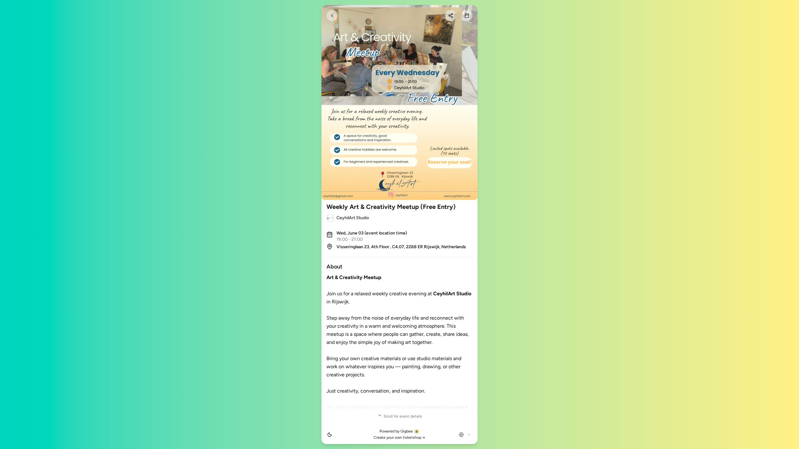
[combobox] (465, 434)
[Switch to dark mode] (329, 434)
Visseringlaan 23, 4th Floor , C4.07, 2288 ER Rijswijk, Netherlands (401, 246)
